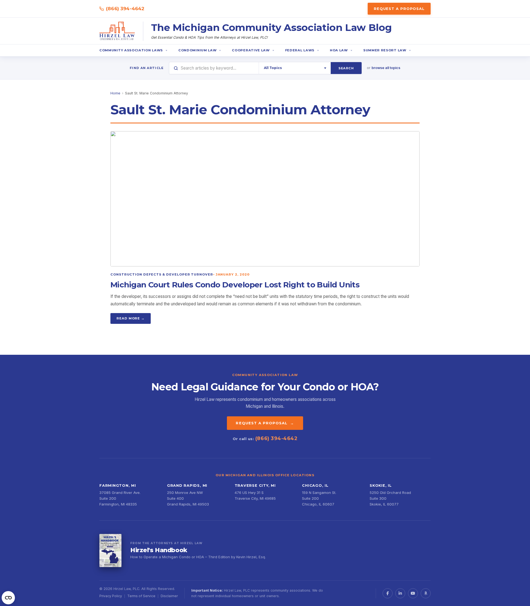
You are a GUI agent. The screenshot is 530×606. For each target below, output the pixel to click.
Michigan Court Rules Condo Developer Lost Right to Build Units (234, 284)
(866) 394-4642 (125, 8)
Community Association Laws (131, 50)
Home (115, 93)
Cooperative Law (250, 50)
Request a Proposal (399, 9)
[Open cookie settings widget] (8, 597)
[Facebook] (388, 593)
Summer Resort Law (384, 50)
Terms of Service (141, 596)
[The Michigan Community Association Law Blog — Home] (117, 31)
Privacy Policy (110, 596)
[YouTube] (413, 593)
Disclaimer (169, 596)
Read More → (130, 318)
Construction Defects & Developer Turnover (161, 274)
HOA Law (339, 50)
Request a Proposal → (265, 423)
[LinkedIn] (400, 593)
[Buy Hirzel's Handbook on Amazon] (110, 550)
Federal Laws (299, 50)
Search (346, 68)
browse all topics (386, 68)
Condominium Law (197, 50)
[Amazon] (426, 593)
